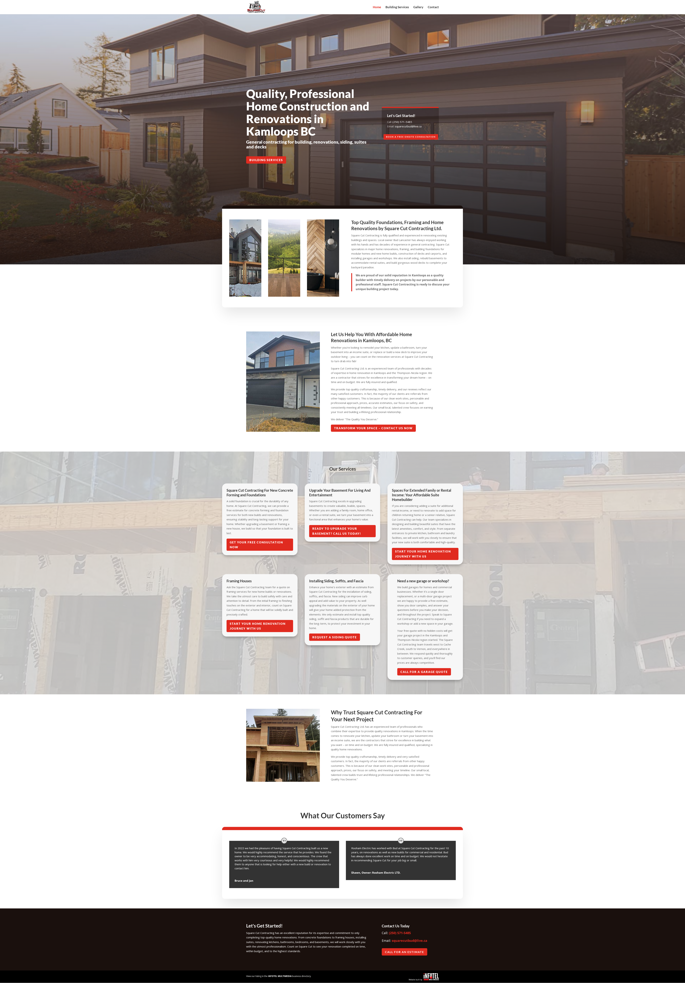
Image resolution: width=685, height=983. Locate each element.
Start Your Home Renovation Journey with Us (423, 554)
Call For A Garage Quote (424, 671)
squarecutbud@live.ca (408, 126)
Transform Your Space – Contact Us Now (373, 428)
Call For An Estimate (404, 952)
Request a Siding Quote (334, 637)
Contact (433, 7)
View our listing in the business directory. (278, 976)
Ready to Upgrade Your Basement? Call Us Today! (336, 531)
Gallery (418, 7)
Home (377, 7)
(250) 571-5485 (402, 122)
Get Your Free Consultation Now (256, 545)
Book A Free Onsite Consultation (411, 136)
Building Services (397, 7)
